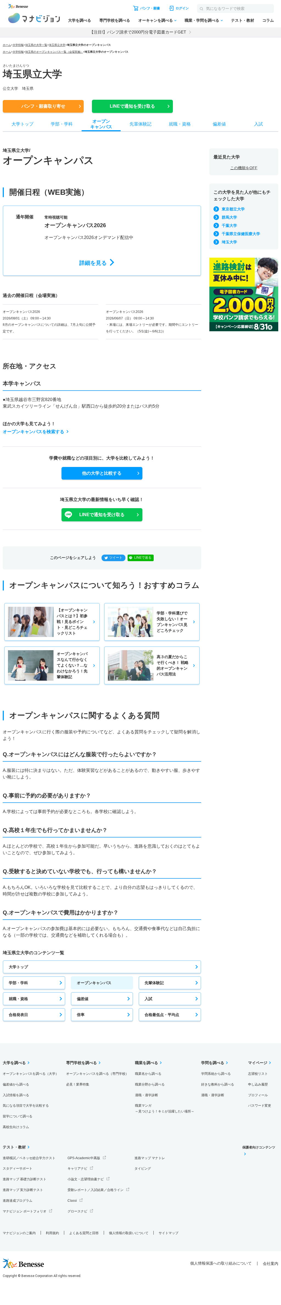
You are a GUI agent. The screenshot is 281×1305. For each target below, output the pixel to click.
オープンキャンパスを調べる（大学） (31, 1074)
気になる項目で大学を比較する (26, 1106)
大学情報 (18, 44)
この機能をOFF (243, 168)
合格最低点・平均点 (162, 1014)
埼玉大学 (229, 242)
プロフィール (258, 1095)
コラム (268, 20)
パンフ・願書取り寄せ (43, 106)
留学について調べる (17, 1116)
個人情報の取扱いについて (128, 1233)
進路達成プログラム (17, 1201)
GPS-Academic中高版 (84, 1158)
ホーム (7, 44)
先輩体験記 (154, 983)
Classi (72, 1201)
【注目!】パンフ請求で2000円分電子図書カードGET (137, 32)
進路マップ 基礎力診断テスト (24, 1179)
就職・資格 (18, 999)
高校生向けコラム (16, 1127)
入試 (148, 999)
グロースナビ (77, 1211)
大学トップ (18, 967)
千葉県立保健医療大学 (241, 234)
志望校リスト (258, 1074)
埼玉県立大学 (57, 44)
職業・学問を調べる (202, 20)
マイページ (257, 1063)
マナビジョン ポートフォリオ (24, 1211)
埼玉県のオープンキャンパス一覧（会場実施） (54, 51)
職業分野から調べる (150, 1084)
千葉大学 (229, 225)
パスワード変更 (259, 1106)
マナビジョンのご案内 (19, 1233)
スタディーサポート (17, 1168)
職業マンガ (164, 1108)
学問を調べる (212, 1063)
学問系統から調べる (216, 1074)
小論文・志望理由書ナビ (86, 1179)
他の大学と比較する (102, 473)
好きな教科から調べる (217, 1084)
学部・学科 (18, 983)
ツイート (115, 558)
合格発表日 (18, 1014)
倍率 (81, 1014)
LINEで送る (142, 558)
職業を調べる (146, 1063)
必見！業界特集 (77, 1084)
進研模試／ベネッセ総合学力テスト (29, 1158)
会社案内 (270, 1263)
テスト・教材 (242, 20)
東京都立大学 (233, 209)
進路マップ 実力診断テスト (23, 1190)
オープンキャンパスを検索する (33, 431)
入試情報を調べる (16, 1095)
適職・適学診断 (146, 1095)
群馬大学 (229, 217)
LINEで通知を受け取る (132, 106)
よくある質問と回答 (84, 1233)
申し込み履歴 (258, 1084)
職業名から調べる (148, 1074)
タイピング (142, 1168)
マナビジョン (34, 18)
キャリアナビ (77, 1168)
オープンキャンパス (94, 983)
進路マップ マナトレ (149, 1158)
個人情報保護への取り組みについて (221, 1263)
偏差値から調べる (16, 1084)
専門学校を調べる (114, 20)
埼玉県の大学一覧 (36, 44)
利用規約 (52, 1233)
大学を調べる (79, 20)
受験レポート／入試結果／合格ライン (95, 1190)
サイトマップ (168, 1233)
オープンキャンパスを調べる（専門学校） (97, 1074)
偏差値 (82, 999)
